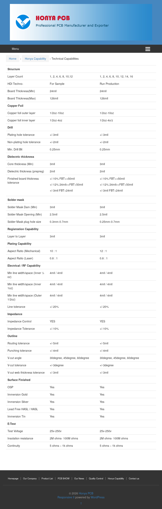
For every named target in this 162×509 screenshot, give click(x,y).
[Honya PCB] (81, 22)
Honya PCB (86, 493)
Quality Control (96, 478)
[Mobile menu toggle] (147, 49)
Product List (47, 478)
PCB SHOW (64, 478)
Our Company (30, 478)
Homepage (13, 478)
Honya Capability (35, 58)
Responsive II (65, 497)
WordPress (98, 497)
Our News (79, 478)
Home (12, 58)
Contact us (134, 478)
